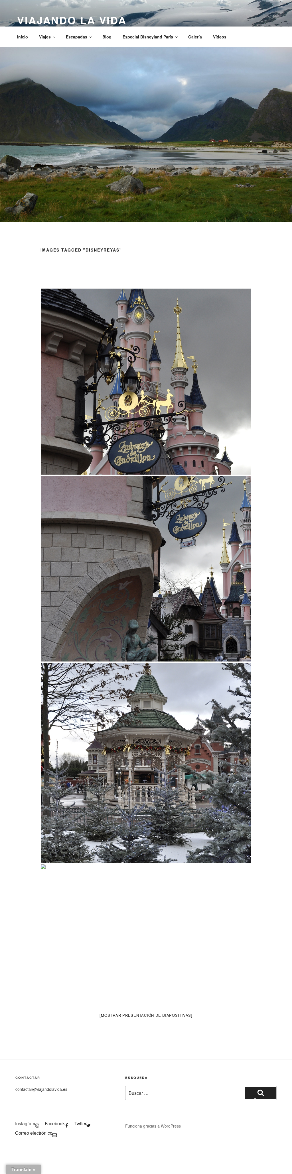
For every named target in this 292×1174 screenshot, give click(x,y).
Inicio (22, 37)
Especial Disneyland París (148, 37)
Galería (195, 37)
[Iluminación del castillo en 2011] (146, 934)
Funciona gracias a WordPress (153, 1126)
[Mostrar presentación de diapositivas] (146, 1015)
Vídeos (219, 37)
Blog (106, 37)
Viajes (45, 37)
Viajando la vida (72, 20)
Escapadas (76, 37)
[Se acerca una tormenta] (146, 381)
